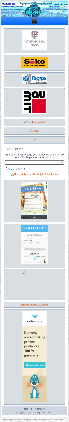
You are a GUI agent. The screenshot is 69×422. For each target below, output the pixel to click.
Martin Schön (61, 419)
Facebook (27, 409)
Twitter (37, 409)
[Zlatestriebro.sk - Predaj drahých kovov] (34, 174)
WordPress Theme (31, 419)
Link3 (43, 409)
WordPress (16, 419)
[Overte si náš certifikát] (34, 50)
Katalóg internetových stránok (34, 304)
